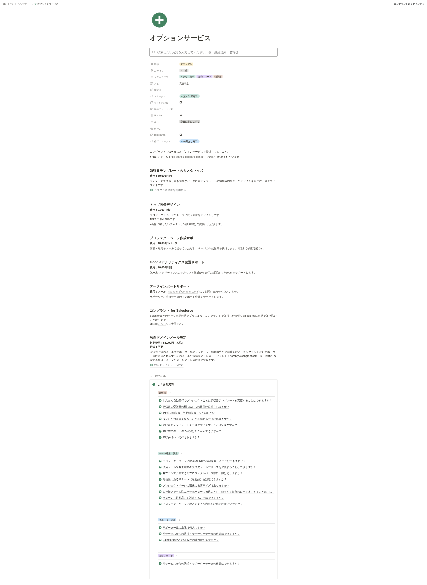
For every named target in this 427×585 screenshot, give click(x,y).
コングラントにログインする (409, 3)
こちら (162, 324)
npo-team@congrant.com (185, 157)
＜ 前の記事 (158, 376)
